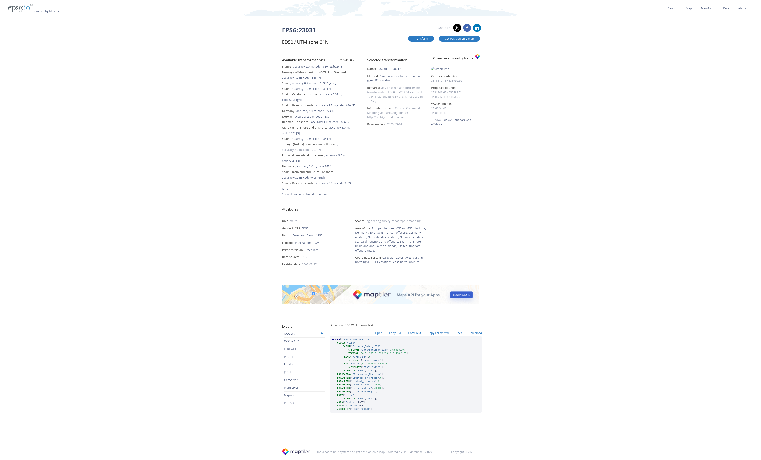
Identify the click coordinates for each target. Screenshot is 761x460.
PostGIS (289, 403)
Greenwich (311, 250)
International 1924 (307, 243)
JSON (287, 372)
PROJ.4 (288, 357)
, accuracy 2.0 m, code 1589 (305, 116)
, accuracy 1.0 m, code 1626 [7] (316, 122)
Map (689, 8)
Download (475, 333)
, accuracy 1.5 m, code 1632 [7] (306, 89)
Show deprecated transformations (304, 194)
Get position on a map (459, 38)
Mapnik (289, 395)
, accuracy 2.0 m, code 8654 (306, 166)
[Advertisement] (380, 434)
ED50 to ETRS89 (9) (389, 69)
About (742, 8)
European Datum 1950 (307, 235)
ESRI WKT (290, 349)
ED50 (305, 228)
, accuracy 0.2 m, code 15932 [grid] (309, 83)
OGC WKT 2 (291, 341)
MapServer (291, 387)
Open (378, 333)
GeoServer (291, 380)
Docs (726, 8)
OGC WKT (290, 333)
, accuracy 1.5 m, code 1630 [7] (318, 105)
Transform (707, 8)
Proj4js (288, 364)
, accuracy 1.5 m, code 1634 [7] (306, 139)
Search (672, 8)
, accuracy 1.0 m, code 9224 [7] (309, 111)
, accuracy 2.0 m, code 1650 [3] (312, 66)
